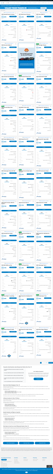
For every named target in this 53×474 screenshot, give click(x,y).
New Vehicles (16, 459)
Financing (35, 457)
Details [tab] (7, 24)
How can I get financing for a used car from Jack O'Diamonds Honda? (13, 381)
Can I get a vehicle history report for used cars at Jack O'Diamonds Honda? (14, 372)
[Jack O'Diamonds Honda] (5, 2)
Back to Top (50, 362)
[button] (16, 13)
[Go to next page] (50, 10)
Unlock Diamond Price (13, 16)
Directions (43, 460)
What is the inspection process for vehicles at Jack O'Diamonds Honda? (14, 375)
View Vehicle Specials (11, 443)
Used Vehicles (16, 460)
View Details (9, 21)
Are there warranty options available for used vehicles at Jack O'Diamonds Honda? (14, 378)
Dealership (44, 457)
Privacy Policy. (35, 470)
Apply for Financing (35, 459)
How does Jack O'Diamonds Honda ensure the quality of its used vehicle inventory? (13, 370)
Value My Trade (35, 460)
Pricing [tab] (11, 24)
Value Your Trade (26, 443)
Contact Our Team (42, 443)
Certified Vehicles (16, 461)
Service (25, 457)
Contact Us (38, 378)
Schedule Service (26, 459)
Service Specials (26, 460)
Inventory (16, 457)
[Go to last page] (52, 10)
